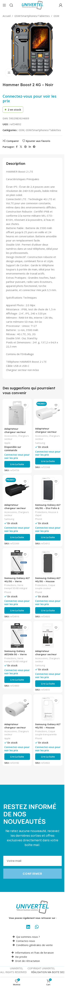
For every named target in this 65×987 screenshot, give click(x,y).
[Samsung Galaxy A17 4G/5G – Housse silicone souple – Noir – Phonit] (48, 562)
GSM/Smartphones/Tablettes (32, 16)
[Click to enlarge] (9, 72)
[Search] (11, 5)
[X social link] (21, 146)
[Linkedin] (28, 927)
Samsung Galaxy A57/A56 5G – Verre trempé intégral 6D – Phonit (17, 656)
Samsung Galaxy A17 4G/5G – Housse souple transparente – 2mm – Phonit (47, 729)
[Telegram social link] (34, 146)
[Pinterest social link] (25, 146)
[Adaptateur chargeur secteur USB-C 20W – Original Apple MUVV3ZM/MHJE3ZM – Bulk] (17, 708)
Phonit (38, 519)
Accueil (7, 16)
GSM (56, 16)
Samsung (40, 442)
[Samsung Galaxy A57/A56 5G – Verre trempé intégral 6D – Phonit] (17, 635)
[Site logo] (32, 5)
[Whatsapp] (37, 927)
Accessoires (10, 435)
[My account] (60, 5)
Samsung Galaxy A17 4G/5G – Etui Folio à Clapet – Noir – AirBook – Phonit (47, 509)
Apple (7, 442)
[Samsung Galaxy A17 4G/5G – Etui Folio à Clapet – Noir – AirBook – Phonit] (48, 489)
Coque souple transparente (46, 733)
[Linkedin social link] (30, 146)
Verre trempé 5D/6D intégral (15, 587)
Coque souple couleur (45, 587)
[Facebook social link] (17, 146)
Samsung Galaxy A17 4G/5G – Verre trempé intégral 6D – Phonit (17, 582)
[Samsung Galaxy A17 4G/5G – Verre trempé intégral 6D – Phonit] (17, 562)
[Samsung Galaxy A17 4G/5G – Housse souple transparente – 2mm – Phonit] (48, 708)
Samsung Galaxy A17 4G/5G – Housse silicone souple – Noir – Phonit (47, 582)
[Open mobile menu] (4, 5)
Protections (41, 512)
